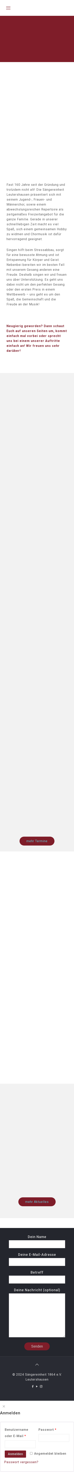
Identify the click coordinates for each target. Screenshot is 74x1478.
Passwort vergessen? (21, 1462)
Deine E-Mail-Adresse (37, 1255)
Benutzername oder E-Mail (16, 1433)
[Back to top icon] (37, 1364)
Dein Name (37, 1237)
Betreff (37, 1272)
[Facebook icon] (32, 1386)
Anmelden (15, 1454)
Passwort (47, 1430)
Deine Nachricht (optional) (37, 1290)
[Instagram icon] (41, 1386)
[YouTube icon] (37, 1386)
